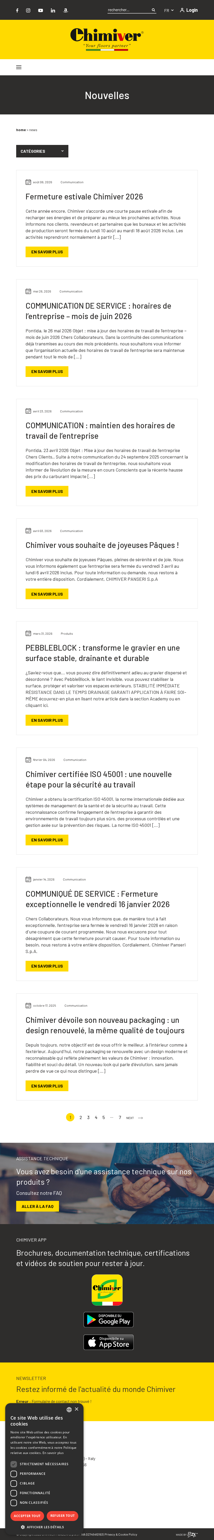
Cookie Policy (127, 1534)
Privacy (110, 1534)
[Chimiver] (107, 38)
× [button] (76, 1409)
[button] (42, 151)
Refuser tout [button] (62, 1515)
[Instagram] (28, 9)
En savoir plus (47, 251)
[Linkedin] (53, 9)
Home (21, 129)
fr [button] (167, 10)
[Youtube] (40, 9)
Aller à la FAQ (38, 1206)
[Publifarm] (187, 1533)
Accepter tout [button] (27, 1516)
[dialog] (44, 1469)
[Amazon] (65, 9)
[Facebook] (17, 9)
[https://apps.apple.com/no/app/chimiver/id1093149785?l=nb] (108, 1342)
